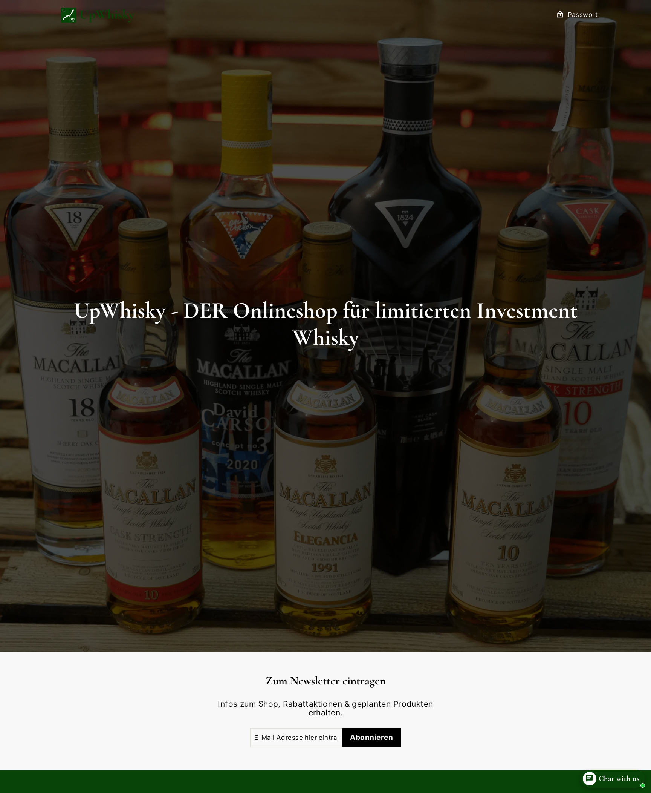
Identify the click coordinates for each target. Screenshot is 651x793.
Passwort (583, 14)
